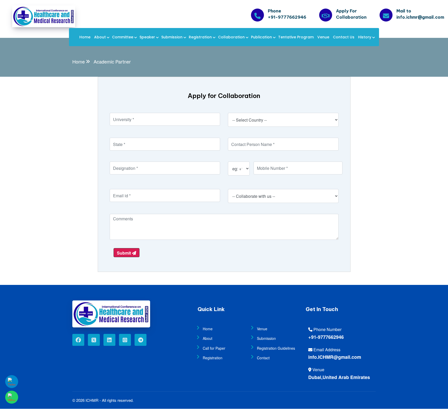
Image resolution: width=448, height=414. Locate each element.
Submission (172, 37)
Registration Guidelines (276, 348)
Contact (263, 357)
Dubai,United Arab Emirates (339, 377)
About (100, 37)
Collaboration (231, 37)
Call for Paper (214, 348)
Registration (200, 37)
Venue (323, 37)
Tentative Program (296, 37)
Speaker (147, 37)
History (364, 37)
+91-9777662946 (326, 337)
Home (84, 37)
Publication (261, 37)
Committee (122, 37)
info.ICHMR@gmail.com (334, 357)
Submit (124, 253)
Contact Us (343, 37)
